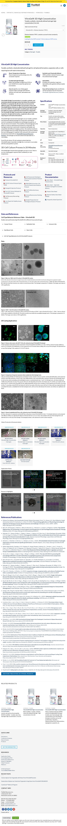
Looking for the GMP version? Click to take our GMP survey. (41, 39)
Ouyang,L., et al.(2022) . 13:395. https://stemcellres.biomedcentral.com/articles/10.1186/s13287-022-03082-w (32, 625)
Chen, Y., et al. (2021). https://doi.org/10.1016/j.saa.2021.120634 (34, 666)
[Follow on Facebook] (3, 809)
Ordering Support (5, 768)
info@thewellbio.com (10, 803)
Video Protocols (5, 763)
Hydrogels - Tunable (43, 12)
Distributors (4, 736)
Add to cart (38, 45)
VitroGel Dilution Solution (60, 134)
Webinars (3, 764)
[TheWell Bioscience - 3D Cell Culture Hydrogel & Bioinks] (33, 5)
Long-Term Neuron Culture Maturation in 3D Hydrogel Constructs (31, 474)
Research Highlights (6, 761)
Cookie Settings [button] (6, 817)
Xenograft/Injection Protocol (13, 188)
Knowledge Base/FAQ (6, 758)
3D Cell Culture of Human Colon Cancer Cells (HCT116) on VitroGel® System (55, 474)
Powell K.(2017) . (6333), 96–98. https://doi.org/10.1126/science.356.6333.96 (31, 670)
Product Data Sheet (52, 191)
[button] (4, 5)
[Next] (65, 706)
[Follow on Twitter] (8, 809)
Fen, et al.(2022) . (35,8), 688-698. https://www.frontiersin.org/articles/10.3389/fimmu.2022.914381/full (34, 636)
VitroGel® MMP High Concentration (55, 709)
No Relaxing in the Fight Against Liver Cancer (55, 496)
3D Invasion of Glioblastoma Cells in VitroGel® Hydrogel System (11, 473)
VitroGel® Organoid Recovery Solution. (53, 92)
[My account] (61, 5)
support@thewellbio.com (11, 805)
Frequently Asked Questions (54, 199)
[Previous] (1, 706)
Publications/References (7, 759)
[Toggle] (2, 224)
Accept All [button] (15, 817)
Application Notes (5, 756)
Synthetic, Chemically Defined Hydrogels (20, 12)
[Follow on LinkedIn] (11, 809)
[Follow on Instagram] (5, 809)
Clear (63, 25)
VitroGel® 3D (14, 180)
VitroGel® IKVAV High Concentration (7, 710)
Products (3, 741)
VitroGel (19, 134)
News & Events (5, 740)
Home (3, 12)
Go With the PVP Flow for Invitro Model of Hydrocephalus (33, 496)
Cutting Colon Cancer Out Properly (11, 496)
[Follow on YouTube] (14, 809)
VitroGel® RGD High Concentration (33, 709)
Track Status (8, 770)
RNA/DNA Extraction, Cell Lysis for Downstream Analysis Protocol (32, 185)
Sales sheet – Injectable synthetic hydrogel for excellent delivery (53, 186)
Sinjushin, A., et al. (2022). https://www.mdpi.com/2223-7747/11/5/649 (32, 656)
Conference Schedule (6, 738)
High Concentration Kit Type (31, 26)
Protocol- (7, 180)
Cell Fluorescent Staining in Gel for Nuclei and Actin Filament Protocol (33, 178)
